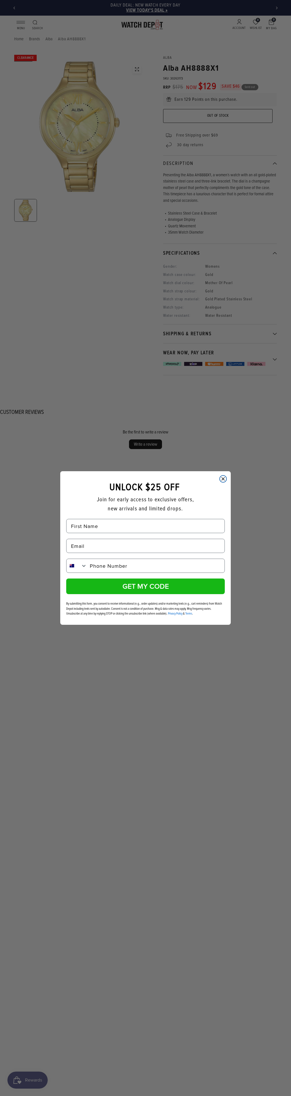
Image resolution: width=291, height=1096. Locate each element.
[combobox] (76, 566)
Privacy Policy (175, 613)
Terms (188, 613)
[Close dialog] (223, 478)
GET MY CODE (145, 586)
